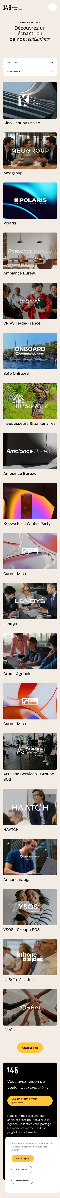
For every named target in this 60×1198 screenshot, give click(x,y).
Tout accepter (23, 1158)
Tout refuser (22, 1169)
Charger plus (30, 1047)
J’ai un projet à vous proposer (24, 1100)
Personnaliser (22, 1180)
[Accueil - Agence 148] (12, 7)
